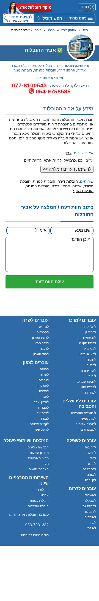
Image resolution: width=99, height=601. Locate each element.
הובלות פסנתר (45, 70)
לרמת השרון (40, 338)
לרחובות (90, 447)
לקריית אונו (88, 387)
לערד (92, 523)
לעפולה (43, 386)
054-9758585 (53, 91)
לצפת (45, 418)
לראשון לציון (87, 354)
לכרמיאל (43, 413)
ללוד (93, 458)
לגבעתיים (89, 338)
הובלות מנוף (22, 70)
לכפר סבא (42, 343)
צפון (39, 78)
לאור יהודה (88, 371)
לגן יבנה (90, 480)
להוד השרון (41, 354)
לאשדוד (90, 495)
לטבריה (43, 408)
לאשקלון (90, 501)
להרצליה (43, 332)
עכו (80, 160)
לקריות (44, 375)
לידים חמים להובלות (35, 535)
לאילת (91, 528)
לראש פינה (41, 429)
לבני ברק (90, 349)
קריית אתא (53, 160)
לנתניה (44, 327)
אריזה (81, 70)
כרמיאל (70, 160)
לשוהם (91, 475)
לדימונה (90, 512)
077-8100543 (29, 85)
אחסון (44, 495)
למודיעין (90, 392)
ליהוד (92, 376)
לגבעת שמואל (86, 382)
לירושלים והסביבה (83, 413)
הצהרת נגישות (39, 469)
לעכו (46, 397)
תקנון (45, 464)
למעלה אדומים (85, 424)
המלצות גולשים (38, 447)
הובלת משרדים (38, 506)
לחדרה (44, 391)
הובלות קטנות (43, 66)
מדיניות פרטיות (38, 458)
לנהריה (44, 380)
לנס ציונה (89, 469)
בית (85, 30)
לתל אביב (89, 327)
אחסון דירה (68, 30)
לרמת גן (90, 332)
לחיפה (44, 369)
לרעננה (43, 349)
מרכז (51, 30)
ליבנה (92, 464)
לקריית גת (89, 506)
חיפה (38, 30)
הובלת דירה (40, 490)
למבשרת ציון (87, 429)
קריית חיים (33, 160)
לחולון (92, 360)
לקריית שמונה (39, 424)
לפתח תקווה (87, 343)
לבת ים (91, 365)
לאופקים (90, 517)
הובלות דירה (65, 66)
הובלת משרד (21, 66)
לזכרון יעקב (41, 402)
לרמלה (91, 453)
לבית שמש (88, 418)
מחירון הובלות (39, 453)
